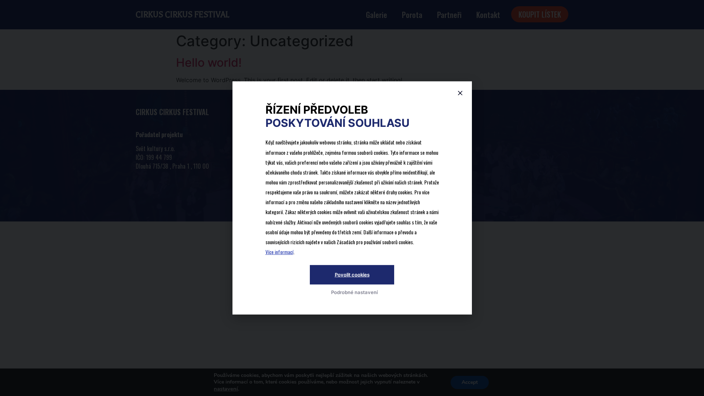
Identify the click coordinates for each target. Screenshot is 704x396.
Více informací (279, 252)
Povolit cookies (352, 274)
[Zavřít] (460, 93)
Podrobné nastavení (354, 292)
